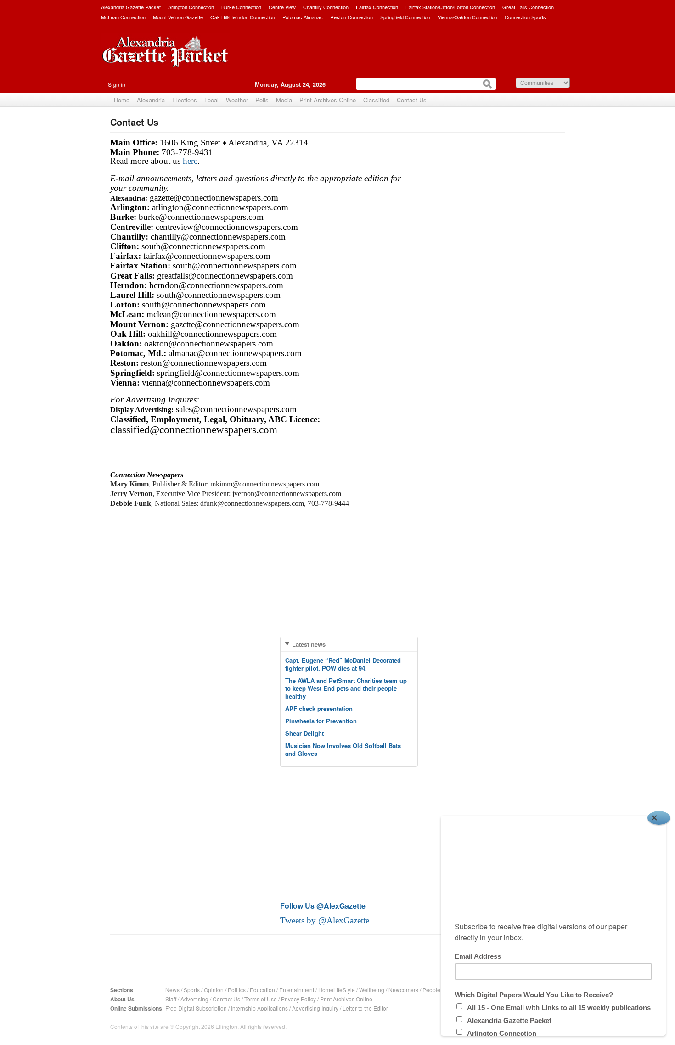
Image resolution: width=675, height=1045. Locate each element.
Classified (376, 99)
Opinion (214, 990)
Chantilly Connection (326, 7)
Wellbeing (371, 990)
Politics (237, 990)
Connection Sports (525, 17)
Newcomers (403, 990)
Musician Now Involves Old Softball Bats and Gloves (343, 749)
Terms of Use (260, 999)
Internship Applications (259, 1008)
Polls (262, 99)
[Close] (658, 818)
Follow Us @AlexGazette (323, 905)
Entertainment (296, 990)
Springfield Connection (405, 17)
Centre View (282, 7)
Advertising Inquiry (315, 1008)
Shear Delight (304, 733)
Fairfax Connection (377, 7)
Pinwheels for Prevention (321, 720)
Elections (184, 99)
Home (121, 99)
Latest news (309, 644)
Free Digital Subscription (196, 1008)
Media (284, 99)
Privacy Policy (298, 999)
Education (262, 990)
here (190, 161)
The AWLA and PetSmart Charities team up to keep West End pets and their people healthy (346, 688)
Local (211, 99)
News (172, 990)
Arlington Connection (191, 7)
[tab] (349, 644)
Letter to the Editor (365, 1008)
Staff (170, 999)
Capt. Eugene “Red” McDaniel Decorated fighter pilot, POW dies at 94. (343, 664)
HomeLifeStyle (336, 990)
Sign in (116, 84)
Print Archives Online (327, 99)
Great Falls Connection (528, 7)
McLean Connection (123, 17)
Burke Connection (241, 7)
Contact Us (412, 99)
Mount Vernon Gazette (178, 17)
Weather (237, 99)
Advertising (194, 999)
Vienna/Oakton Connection (467, 17)
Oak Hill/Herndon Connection (242, 17)
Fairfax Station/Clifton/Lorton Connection (450, 7)
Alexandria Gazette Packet (131, 7)
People (431, 990)
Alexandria (151, 99)
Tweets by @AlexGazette (324, 920)
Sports (192, 990)
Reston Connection (351, 17)
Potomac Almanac (302, 17)
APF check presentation (319, 708)
